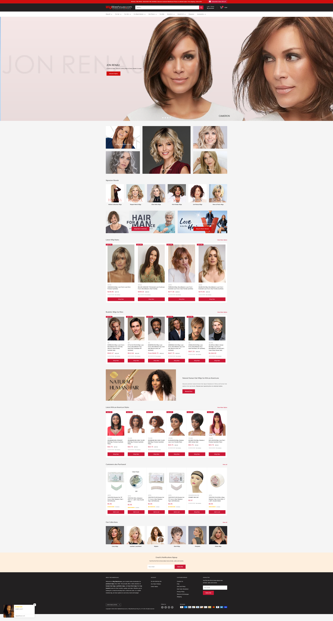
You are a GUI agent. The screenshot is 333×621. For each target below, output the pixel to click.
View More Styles (222, 247)
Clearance (191, 14)
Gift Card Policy (181, 593)
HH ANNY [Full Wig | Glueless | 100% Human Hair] (196, 448)
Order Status (154, 593)
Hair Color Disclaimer (183, 596)
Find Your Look (154, 77)
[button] (34, 604)
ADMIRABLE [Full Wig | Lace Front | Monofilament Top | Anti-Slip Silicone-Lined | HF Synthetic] (176, 354)
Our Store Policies (156, 591)
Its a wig (110, 445)
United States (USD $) (112, 611)
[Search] (201, 7)
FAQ (178, 591)
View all (225, 471)
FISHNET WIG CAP (193, 504)
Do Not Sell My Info (156, 588)
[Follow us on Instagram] (169, 614)
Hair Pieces (151, 14)
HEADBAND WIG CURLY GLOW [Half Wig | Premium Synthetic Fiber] (136, 449)
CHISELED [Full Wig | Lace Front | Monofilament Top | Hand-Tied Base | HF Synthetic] (196, 353)
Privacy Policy (180, 598)
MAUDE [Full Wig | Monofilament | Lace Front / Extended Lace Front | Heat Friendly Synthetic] (211, 294)
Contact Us (180, 588)
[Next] (227, 200)
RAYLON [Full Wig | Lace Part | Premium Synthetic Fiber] (217, 448)
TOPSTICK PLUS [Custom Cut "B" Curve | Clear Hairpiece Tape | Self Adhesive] (176, 506)
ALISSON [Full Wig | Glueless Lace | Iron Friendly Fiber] (176, 448)
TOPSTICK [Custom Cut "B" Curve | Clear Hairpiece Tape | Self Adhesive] (115, 506)
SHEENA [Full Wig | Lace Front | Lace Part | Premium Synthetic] (119, 294)
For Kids (162, 14)
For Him (126, 14)
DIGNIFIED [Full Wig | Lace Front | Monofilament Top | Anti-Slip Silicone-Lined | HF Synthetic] (156, 354)
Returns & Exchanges (183, 601)
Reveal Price (188, 398)
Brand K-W (181, 14)
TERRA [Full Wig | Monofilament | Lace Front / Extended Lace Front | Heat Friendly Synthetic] (180, 294)
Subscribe (180, 573)
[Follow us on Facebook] (162, 614)
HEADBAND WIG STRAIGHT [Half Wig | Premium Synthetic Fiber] (115, 449)
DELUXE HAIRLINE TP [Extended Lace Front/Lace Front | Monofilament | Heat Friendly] (151, 294)
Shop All (108, 14)
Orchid (109, 291)
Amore (170, 291)
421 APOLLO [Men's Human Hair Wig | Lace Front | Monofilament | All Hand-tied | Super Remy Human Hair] (216, 354)
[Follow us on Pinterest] (172, 614)
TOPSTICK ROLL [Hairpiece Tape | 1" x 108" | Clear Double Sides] (136, 506)
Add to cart (116, 519)
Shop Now (121, 306)
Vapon (109, 502)
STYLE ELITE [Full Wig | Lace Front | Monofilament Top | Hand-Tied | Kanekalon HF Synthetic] (136, 354)
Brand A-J (170, 14)
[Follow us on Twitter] (165, 614)
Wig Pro (211, 349)
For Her (117, 14)
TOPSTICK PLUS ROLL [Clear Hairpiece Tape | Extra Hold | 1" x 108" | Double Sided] (217, 506)
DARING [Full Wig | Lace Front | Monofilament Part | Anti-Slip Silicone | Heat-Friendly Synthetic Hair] (116, 354)
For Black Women (139, 14)
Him (108, 349)
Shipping (179, 603)
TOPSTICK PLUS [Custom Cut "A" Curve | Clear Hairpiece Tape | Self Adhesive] (156, 506)
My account (210, 8)
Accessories (200, 14)
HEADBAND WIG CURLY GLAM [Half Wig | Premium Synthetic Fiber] (156, 449)
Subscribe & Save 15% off (219, 1)
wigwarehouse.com (193, 502)
